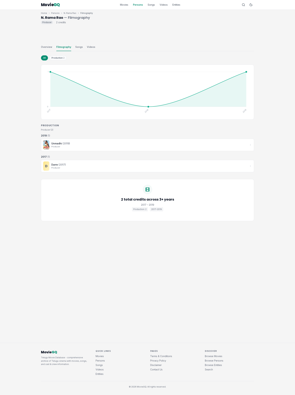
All (44, 58)
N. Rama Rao (70, 13)
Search (209, 369)
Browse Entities (213, 365)
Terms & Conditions (161, 356)
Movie (50, 5)
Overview (46, 46)
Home (44, 13)
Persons (138, 4)
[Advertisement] (147, 34)
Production (58, 58)
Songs (151, 4)
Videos (164, 4)
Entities (176, 4)
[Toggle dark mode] (251, 5)
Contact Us (156, 369)
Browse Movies (213, 356)
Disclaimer (156, 365)
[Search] (243, 5)
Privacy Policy (158, 360)
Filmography (63, 46)
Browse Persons (214, 360)
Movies (124, 4)
